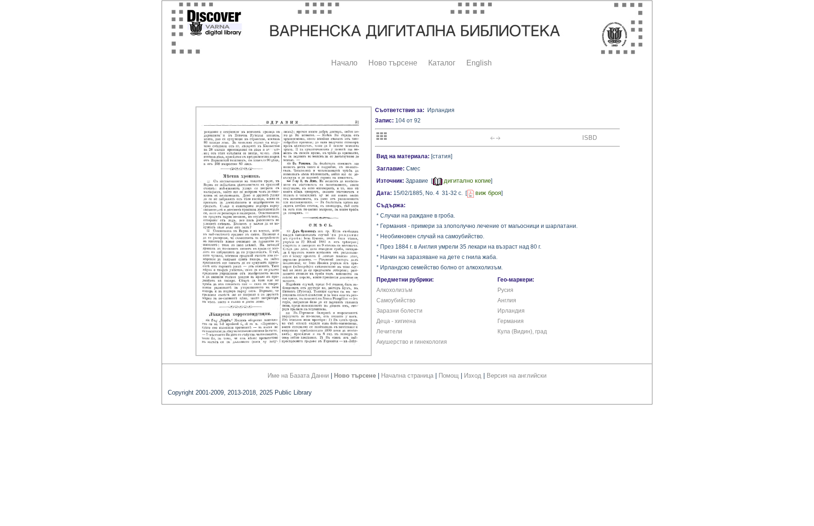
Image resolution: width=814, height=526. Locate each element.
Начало (344, 63)
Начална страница (407, 375)
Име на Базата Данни (298, 375)
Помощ (449, 375)
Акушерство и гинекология (411, 342)
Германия (510, 321)
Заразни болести (399, 311)
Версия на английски (516, 375)
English (479, 63)
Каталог (442, 63)
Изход (472, 375)
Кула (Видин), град (522, 331)
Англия (506, 300)
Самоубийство (395, 300)
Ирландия (511, 311)
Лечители (389, 331)
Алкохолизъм (394, 290)
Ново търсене (392, 63)
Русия (505, 290)
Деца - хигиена (396, 321)
